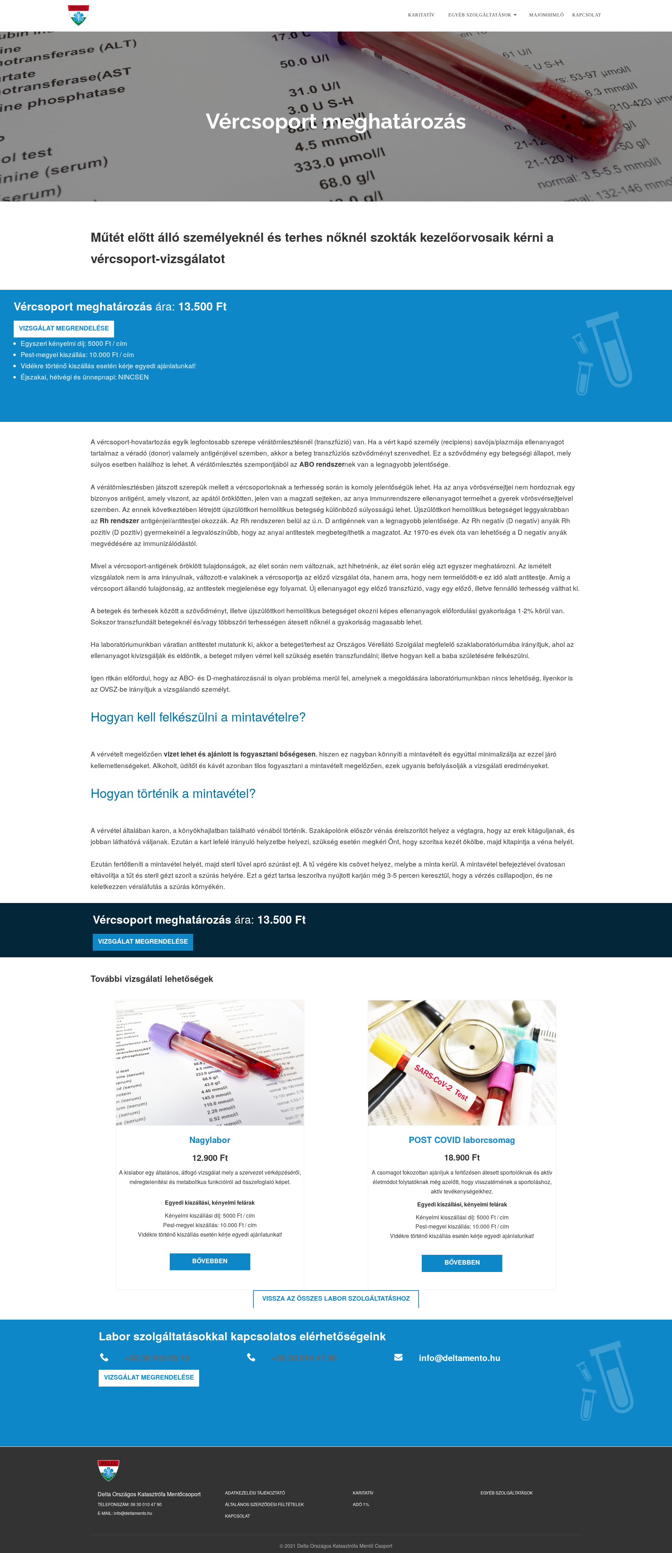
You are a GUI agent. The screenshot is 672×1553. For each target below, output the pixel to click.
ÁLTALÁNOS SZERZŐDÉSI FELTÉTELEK (264, 1504)
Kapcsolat (586, 15)
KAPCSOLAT (237, 1516)
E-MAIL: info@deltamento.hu (125, 1513)
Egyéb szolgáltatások (479, 15)
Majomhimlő (546, 15)
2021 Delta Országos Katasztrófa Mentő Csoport (338, 1545)
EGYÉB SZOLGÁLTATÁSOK (507, 1493)
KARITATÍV (421, 15)
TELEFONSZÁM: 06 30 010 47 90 (130, 1504)
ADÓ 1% (361, 1504)
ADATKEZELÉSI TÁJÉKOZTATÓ (255, 1493)
